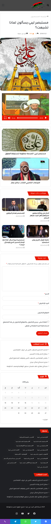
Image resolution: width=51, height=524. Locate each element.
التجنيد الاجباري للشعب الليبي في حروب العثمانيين (30, 350)
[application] (25, 106)
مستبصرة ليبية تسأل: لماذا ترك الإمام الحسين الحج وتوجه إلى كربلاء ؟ (13, 242)
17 (18, 403)
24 (19, 408)
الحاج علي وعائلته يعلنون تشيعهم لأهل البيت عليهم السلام (39, 216)
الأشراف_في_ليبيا (42, 467)
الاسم (46, 294)
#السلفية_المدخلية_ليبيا (23, 441)
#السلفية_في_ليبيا (42, 446)
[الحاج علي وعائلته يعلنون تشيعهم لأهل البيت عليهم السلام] (37, 204)
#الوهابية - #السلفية (21, 454)
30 (25, 413)
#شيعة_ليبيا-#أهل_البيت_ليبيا (28, 463)
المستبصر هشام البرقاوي (15, 213)
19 (5, 403)
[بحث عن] (48, 6)
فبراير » (45, 420)
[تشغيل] (46, 118)
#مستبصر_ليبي (11, 463)
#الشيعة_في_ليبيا (42, 450)
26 (5, 408)
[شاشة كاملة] (5, 118)
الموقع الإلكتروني (43, 313)
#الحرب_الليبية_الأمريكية (27, 437)
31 (18, 413)
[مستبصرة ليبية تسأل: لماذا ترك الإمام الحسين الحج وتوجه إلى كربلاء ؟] (13, 231)
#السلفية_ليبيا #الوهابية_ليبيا (24, 446)
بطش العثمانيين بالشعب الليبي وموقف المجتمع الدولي (28, 358)
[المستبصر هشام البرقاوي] (13, 204)
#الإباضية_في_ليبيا (42, 437)
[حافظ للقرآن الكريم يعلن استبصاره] (37, 231)
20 (46, 408)
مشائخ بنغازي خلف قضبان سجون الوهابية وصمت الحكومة (27, 366)
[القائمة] (3, 6)
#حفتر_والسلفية (29, 458)
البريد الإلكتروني (43, 303)
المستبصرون (35, 17)
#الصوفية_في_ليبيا (28, 450)
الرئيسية (44, 17)
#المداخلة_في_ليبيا (13, 450)
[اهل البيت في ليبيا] (38, 5)
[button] (25, 107)
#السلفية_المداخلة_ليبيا (41, 441)
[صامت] (9, 118)
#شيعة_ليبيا (44, 463)
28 (39, 413)
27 (45, 413)
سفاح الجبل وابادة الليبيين (39, 354)
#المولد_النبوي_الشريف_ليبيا (39, 454)
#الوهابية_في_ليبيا (42, 458)
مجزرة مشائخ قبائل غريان (39, 362)
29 (32, 413)
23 (25, 408)
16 (25, 403)
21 (38, 408)
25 (12, 408)
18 (12, 403)
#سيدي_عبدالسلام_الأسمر (12, 458)
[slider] (27, 118)
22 (32, 408)
